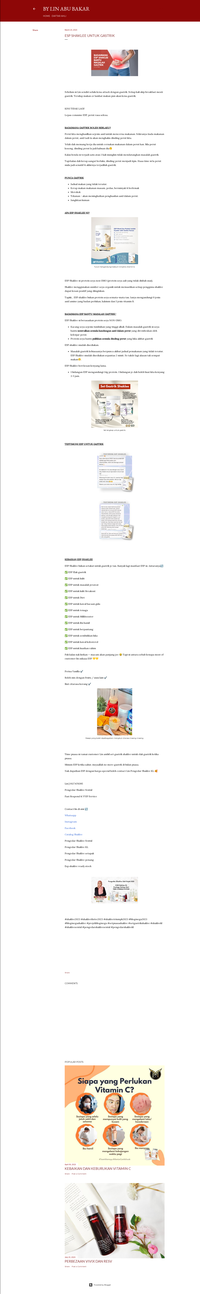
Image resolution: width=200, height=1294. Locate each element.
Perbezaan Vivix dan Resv (88, 1261)
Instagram (71, 821)
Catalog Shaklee (73, 834)
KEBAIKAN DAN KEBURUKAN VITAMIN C (98, 1168)
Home (46, 16)
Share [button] (35, 30)
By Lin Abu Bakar (66, 8)
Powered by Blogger (102, 1285)
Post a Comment (79, 1174)
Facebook (70, 828)
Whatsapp (70, 815)
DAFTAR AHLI (59, 16)
